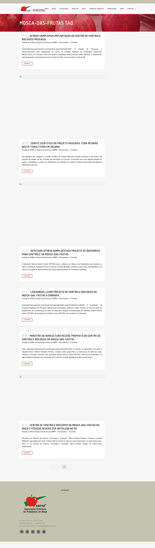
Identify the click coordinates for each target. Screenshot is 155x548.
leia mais (27, 63)
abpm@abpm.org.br (48, 526)
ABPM (55, 42)
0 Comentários (64, 42)
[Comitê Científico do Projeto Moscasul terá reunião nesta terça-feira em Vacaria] (62, 107)
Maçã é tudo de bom (43, 42)
